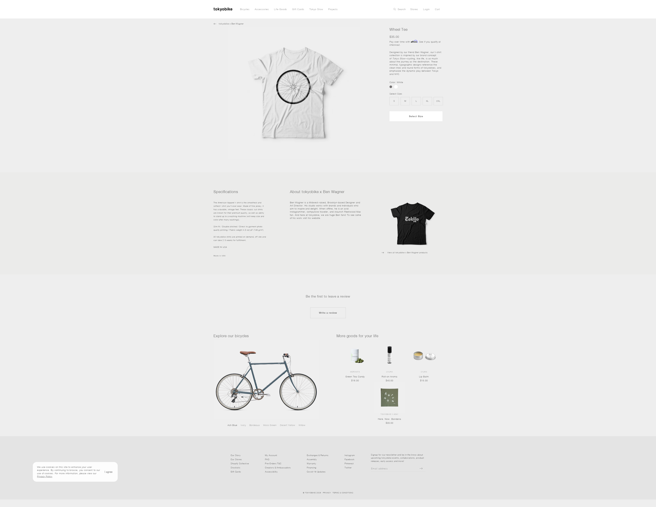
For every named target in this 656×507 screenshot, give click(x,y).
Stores (414, 9)
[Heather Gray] (391, 86)
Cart (437, 9)
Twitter (348, 467)
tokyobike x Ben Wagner (229, 23)
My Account (271, 455)
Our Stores (236, 459)
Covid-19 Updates (316, 471)
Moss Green (270, 425)
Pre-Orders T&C (273, 463)
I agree (108, 471)
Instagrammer (297, 211)
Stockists (235, 467)
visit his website (311, 218)
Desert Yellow (287, 425)
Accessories (262, 9)
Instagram (350, 455)
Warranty (311, 463)
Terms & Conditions (343, 493)
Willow (302, 425)
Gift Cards (298, 9)
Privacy (327, 493)
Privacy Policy (44, 476)
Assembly (312, 459)
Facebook (349, 459)
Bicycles (245, 9)
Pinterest (349, 463)
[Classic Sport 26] (266, 379)
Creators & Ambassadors (278, 467)
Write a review (328, 312)
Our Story (236, 455)
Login (426, 9)
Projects (333, 9)
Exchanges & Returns (317, 455)
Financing (311, 467)
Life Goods (280, 9)
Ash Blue (232, 425)
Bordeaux (254, 425)
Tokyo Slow (316, 9)
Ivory (243, 425)
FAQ (267, 459)
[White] (396, 86)
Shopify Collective (240, 463)
